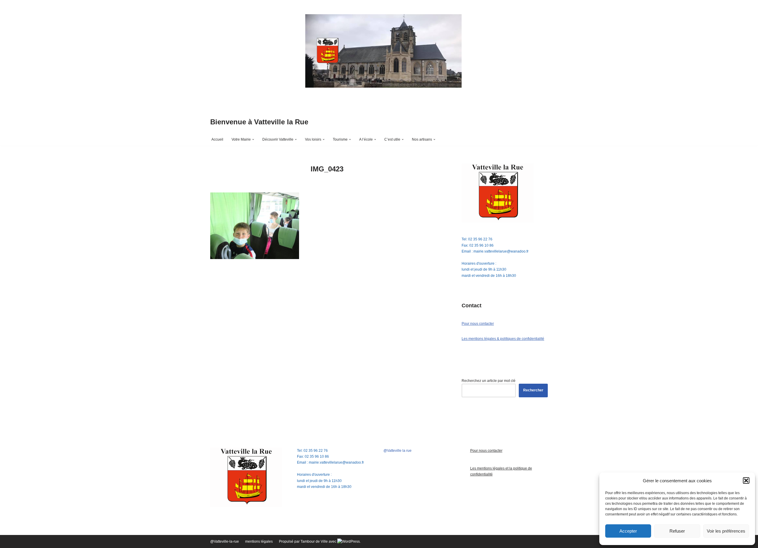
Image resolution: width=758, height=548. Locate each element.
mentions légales (259, 541)
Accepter (628, 530)
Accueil (217, 139)
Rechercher (533, 390)
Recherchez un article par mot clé (488, 381)
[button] (746, 480)
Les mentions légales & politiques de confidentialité (503, 339)
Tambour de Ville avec (319, 541)
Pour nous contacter (478, 324)
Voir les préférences (726, 530)
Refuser (677, 530)
